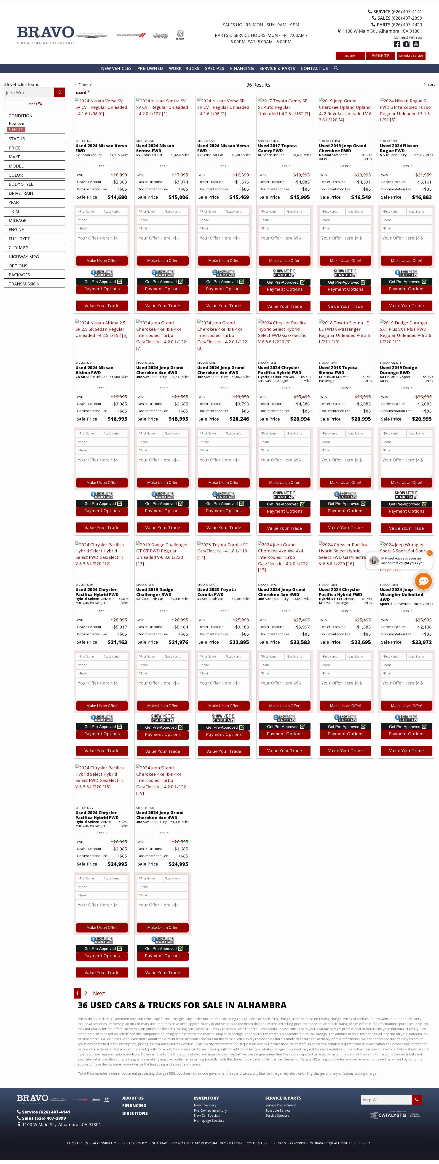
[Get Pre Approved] (102, 281)
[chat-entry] (423, 581)
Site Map (160, 1143)
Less (100, 165)
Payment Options (102, 288)
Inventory (206, 1098)
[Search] (59, 92)
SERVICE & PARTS (283, 1098)
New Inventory (205, 1105)
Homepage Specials (209, 1120)
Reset (33, 103)
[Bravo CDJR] (101, 34)
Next (99, 993)
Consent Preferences (266, 1143)
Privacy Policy (134, 1143)
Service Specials (277, 1115)
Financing (134, 1105)
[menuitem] (36, 123)
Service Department (280, 1105)
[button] (116, 68)
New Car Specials (207, 1115)
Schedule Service (411, 55)
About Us (133, 1098)
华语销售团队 (381, 55)
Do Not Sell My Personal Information (207, 1143)
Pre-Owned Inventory (210, 1110)
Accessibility (105, 1143)
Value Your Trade (102, 305)
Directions (135, 1113)
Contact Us (78, 1143)
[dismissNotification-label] (430, 553)
